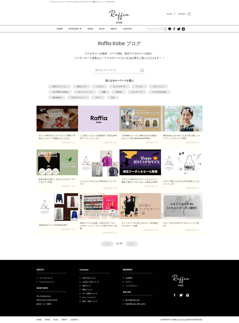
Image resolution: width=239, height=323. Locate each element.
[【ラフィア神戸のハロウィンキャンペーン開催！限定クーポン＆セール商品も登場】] (140, 162)
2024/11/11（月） (152, 142)
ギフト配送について (89, 293)
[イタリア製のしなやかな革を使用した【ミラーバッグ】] (181, 163)
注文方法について (89, 278)
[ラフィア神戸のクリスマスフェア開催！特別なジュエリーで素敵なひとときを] (57, 118)
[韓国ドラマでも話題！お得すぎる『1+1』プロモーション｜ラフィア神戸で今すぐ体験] (98, 206)
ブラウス (99, 87)
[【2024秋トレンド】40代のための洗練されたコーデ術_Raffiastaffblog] (140, 118)
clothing (118, 92)
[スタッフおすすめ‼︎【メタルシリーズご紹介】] (181, 206)
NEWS (90, 29)
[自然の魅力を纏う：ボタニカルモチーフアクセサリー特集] (57, 162)
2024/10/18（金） (110, 188)
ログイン (129, 282)
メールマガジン (131, 286)
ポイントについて (89, 297)
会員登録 (129, 278)
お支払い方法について (90, 282)
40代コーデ (81, 87)
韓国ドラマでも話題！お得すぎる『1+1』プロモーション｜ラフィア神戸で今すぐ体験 (98, 225)
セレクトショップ (85, 92)
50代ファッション (59, 87)
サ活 (112, 97)
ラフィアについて (46, 278)
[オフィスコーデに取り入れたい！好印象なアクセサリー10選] (140, 206)
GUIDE (169, 14)
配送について (87, 290)
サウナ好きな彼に (159, 92)
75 (121, 243)
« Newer (107, 244)
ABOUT (114, 29)
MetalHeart (56, 97)
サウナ (98, 97)
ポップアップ (137, 92)
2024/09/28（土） (192, 230)
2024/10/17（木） (69, 186)
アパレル (139, 87)
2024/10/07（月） (151, 230)
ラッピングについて (46, 282)
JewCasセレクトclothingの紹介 (53, 225)
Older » (131, 244)
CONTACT (127, 29)
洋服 (104, 92)
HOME (60, 29)
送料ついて (86, 286)
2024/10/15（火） (193, 188)
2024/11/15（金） (110, 142)
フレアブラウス (119, 87)
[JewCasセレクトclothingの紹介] (57, 207)
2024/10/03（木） (110, 233)
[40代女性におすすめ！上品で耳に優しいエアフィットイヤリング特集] (181, 118)
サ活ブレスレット (78, 97)
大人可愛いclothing (60, 92)
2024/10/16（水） (152, 186)
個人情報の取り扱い (133, 300)
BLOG (102, 29)
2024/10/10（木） (193, 142)
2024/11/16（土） (69, 142)
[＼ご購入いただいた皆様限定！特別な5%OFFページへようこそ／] (98, 118)
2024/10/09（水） (68, 229)
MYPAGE (181, 14)
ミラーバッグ (158, 87)
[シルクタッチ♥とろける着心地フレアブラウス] (98, 163)
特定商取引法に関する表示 (136, 304)
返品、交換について (89, 301)
